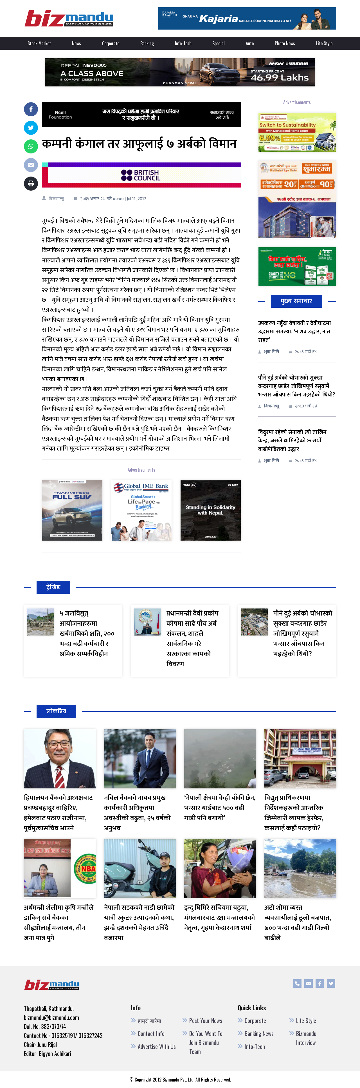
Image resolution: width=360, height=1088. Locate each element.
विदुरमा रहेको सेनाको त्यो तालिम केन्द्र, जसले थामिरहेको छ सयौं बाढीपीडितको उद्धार (292, 440)
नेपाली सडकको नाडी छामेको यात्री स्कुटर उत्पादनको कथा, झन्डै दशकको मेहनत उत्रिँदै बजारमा (139, 923)
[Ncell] (141, 114)
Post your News (205, 1020)
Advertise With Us (157, 1046)
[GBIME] (141, 510)
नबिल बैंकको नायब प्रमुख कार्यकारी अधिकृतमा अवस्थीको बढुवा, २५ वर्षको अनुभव (137, 813)
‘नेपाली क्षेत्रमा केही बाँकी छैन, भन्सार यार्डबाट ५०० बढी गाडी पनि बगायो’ (220, 808)
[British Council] (141, 175)
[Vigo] (72, 510)
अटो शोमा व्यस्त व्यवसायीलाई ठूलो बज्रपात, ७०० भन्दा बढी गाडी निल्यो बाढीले (297, 923)
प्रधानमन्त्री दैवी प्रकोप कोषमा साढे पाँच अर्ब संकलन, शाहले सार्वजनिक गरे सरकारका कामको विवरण (192, 639)
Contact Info (151, 1033)
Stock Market (39, 43)
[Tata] (210, 510)
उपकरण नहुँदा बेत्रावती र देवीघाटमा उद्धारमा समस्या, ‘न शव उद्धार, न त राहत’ (294, 331)
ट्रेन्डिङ (53, 587)
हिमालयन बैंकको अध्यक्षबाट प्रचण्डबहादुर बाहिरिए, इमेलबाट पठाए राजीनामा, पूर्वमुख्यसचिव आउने (58, 813)
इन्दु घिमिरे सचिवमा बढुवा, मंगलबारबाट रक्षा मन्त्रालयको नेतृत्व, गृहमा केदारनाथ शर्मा (219, 918)
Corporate (110, 43)
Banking (147, 43)
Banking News (259, 1033)
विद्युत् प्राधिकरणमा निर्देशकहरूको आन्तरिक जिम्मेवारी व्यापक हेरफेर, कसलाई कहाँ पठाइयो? (293, 813)
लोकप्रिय (56, 711)
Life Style (324, 43)
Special (218, 43)
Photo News (285, 43)
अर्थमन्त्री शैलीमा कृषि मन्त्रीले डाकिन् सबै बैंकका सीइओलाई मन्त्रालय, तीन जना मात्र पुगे (59, 923)
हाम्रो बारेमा (149, 1020)
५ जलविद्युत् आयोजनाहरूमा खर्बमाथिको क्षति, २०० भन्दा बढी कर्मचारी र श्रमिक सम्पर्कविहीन (87, 634)
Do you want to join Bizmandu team (205, 1042)
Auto (250, 43)
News (76, 43)
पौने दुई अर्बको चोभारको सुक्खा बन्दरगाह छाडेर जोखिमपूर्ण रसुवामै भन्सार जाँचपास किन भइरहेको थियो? (296, 386)
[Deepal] (180, 72)
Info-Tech (183, 43)
